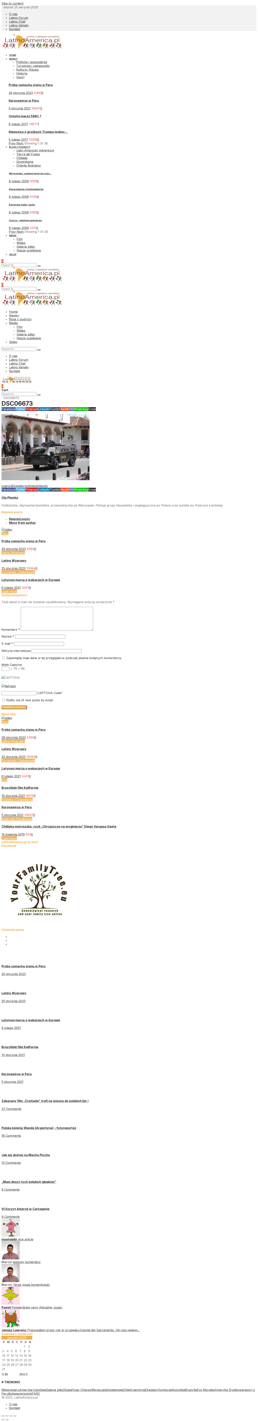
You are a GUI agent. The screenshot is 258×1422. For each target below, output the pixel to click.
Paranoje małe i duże (22, 204)
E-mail (7, 643)
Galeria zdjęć (55, 1390)
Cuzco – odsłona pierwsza (25, 220)
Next (20, 143)
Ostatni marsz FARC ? (25, 116)
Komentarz (11, 629)
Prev (12, 143)
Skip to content (12, 3)
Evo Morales (206, 1390)
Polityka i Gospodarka (17, 799)
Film (4, 780)
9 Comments (11, 1189)
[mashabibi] (11, 1235)
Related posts (19, 519)
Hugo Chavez (81, 1390)
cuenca (7, 486)
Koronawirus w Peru (24, 101)
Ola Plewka (10, 497)
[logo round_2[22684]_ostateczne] (39, 926)
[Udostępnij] (6, 1416)
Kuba (68, 1390)
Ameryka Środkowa (229, 1390)
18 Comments (11, 1136)
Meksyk (7, 1390)
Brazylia (191, 1390)
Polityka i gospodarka (31, 62)
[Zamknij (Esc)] (3, 1416)
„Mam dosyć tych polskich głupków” (29, 1182)
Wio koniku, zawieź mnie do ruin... (30, 173)
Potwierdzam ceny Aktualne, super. (37, 1307)
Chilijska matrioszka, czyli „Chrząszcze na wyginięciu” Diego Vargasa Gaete (59, 826)
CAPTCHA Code (49, 693)
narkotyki (25, 1394)
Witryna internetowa (16, 651)
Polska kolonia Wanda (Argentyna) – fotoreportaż (39, 1128)
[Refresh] (9, 686)
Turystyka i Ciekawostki (18, 572)
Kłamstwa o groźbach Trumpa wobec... (38, 132)
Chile (126, 1390)
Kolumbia (178, 1390)
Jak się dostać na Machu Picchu (26, 1155)
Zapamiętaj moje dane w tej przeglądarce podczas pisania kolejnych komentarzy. (64, 658)
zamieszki (41, 486)
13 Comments (11, 1163)
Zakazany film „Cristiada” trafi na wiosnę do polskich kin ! (45, 1101)
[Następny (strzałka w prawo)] (6, 1419)
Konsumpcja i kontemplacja (26, 189)
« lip (5, 1374)
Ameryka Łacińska (32, 1390)
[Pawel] (11, 1304)
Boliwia (13, 1394)
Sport (20, 77)
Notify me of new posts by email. (29, 700)
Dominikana (24, 162)
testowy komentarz (27, 1262)
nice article (25, 1239)
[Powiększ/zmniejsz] (14, 1416)
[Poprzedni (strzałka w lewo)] (3, 1419)
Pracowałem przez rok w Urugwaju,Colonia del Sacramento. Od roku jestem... (83, 1330)
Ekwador (18, 486)
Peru (5, 533)
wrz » (23, 1374)
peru (16, 1390)
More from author (22, 523)
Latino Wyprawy (13, 553)
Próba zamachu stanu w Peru (31, 85)
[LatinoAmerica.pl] (32, 48)
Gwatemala (115, 1390)
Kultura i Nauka (27, 69)
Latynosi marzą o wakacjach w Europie (31, 580)
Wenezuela (99, 1390)
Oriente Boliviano (28, 165)
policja (29, 486)
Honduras (165, 1390)
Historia (21, 73)
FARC (36, 1394)
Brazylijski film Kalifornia (20, 788)
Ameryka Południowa (17, 819)
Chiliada (21, 158)
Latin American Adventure (35, 150)
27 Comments (11, 1109)
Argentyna (137, 1390)
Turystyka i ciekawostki (32, 66)
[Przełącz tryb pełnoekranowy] (10, 1416)
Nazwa (8, 636)
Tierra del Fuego (28, 154)
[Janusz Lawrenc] (11, 1326)
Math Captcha (12, 665)
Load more (9, 591)
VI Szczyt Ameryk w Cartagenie (25, 1209)
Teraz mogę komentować (31, 1285)
